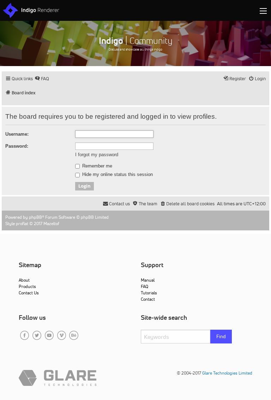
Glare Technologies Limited (227, 373)
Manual (148, 280)
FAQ (144, 286)
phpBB (35, 217)
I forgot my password (96, 154)
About (24, 280)
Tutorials (149, 293)
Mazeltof (51, 223)
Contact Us (29, 293)
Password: (16, 146)
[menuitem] (42, 78)
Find (221, 336)
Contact (148, 299)
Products (27, 286)
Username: (17, 134)
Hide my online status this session (117, 174)
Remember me (96, 166)
